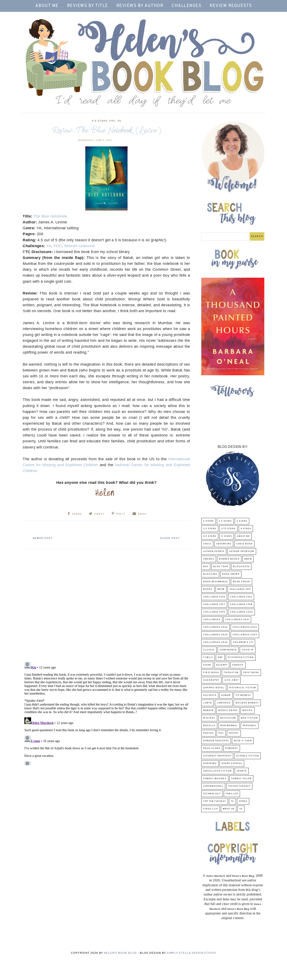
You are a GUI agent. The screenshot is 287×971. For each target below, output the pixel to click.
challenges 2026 (215, 642)
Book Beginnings (215, 581)
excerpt (222, 665)
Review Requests (231, 6)
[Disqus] (106, 603)
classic (209, 650)
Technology (212, 793)
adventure (224, 544)
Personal (250, 725)
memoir (208, 710)
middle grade (228, 710)
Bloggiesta (241, 566)
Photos (208, 733)
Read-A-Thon (243, 740)
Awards (208, 559)
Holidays (209, 695)
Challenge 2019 (214, 612)
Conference (228, 650)
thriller (232, 793)
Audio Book (244, 544)
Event (207, 665)
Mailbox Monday (247, 703)
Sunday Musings (214, 778)
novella (209, 725)
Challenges (186, 6)
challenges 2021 (237, 619)
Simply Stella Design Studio (191, 953)
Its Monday (243, 695)
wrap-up (228, 809)
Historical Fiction (242, 687)
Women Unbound (79, 246)
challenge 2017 (214, 604)
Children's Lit (243, 642)
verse (243, 801)
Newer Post (43, 538)
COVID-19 (248, 650)
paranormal (229, 725)
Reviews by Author (139, 6)
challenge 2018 (241, 604)
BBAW (248, 559)
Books (208, 589)
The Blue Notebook (50, 216)
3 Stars (242, 521)
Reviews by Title (87, 6)
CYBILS (208, 657)
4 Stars (246, 528)
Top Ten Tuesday (214, 801)
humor (226, 695)
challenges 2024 (215, 634)
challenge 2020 (241, 612)
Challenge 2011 (240, 589)
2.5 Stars (225, 521)
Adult (207, 544)
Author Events (213, 551)
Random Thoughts (216, 740)
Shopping (210, 763)
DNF (220, 657)
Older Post (170, 538)
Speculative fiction (217, 771)
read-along (211, 748)
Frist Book (251, 672)
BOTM (221, 589)
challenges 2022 (215, 627)
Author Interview (241, 551)
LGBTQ (207, 703)
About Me (47, 6)
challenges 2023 (245, 627)
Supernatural (213, 786)
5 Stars (226, 536)
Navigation (228, 718)
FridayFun (231, 672)
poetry (234, 733)
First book (211, 672)
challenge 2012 (214, 597)
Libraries (224, 703)
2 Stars (208, 521)
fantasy (238, 665)
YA (119, 121)
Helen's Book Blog (120, 953)
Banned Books (229, 559)
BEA (205, 566)
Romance (231, 748)
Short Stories (231, 763)
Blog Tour (220, 566)
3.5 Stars (209, 528)
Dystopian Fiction (241, 657)
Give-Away (231, 680)
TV (232, 801)
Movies (247, 710)
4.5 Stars (100, 121)
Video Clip (210, 809)
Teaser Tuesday (239, 786)
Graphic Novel (213, 687)
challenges (211, 619)
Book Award (231, 574)
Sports (242, 771)
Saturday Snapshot (217, 756)
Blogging (210, 574)
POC (112, 121)
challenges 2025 (245, 634)
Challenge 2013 (241, 597)
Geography (211, 680)
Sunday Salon (241, 778)
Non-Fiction (249, 718)
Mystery (209, 718)
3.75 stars (228, 528)
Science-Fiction (247, 756)
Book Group (241, 581)
